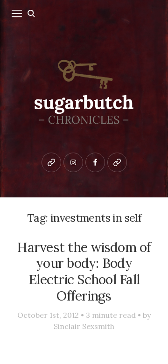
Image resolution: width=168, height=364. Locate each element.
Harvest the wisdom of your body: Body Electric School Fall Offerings (84, 271)
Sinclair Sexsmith (84, 326)
